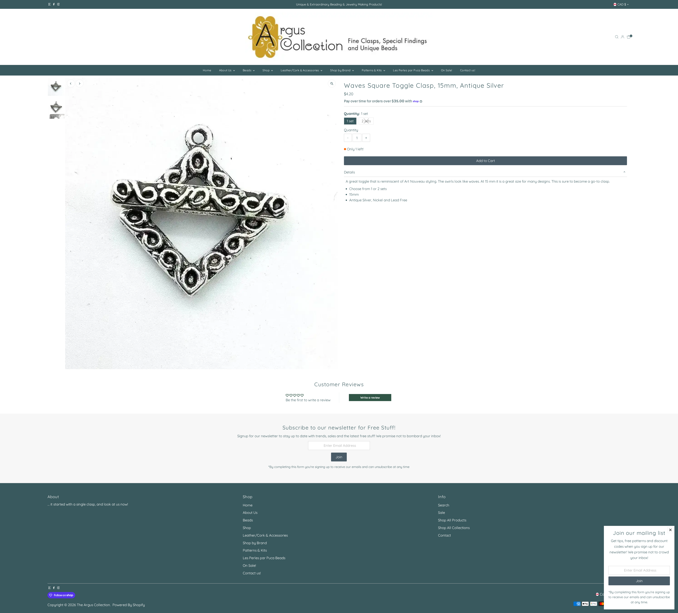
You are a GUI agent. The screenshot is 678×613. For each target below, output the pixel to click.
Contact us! (467, 70)
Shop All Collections (454, 527)
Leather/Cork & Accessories (300, 70)
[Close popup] (670, 530)
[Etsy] (49, 4)
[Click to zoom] (332, 84)
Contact (444, 535)
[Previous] (71, 84)
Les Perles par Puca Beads (411, 70)
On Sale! (446, 70)
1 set (350, 121)
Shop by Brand (340, 70)
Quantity (351, 130)
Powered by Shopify (128, 605)
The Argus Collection (93, 605)
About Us (225, 70)
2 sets (368, 122)
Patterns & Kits (372, 70)
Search (443, 505)
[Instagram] (58, 4)
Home (207, 70)
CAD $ (621, 4)
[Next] (80, 84)
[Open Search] (616, 36)
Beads (247, 70)
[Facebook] (53, 4)
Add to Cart (485, 160)
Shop (266, 70)
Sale (441, 512)
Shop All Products (452, 520)
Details (349, 172)
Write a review (370, 397)
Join (338, 457)
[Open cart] (629, 36)
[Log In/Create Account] (622, 36)
